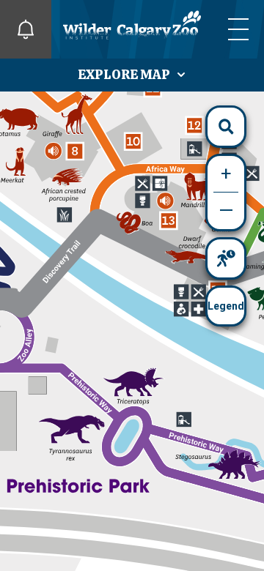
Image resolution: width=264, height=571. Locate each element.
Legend (226, 306)
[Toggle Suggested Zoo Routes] (225, 258)
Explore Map (125, 74)
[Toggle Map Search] (225, 126)
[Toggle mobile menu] (238, 29)
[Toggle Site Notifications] (25, 29)
